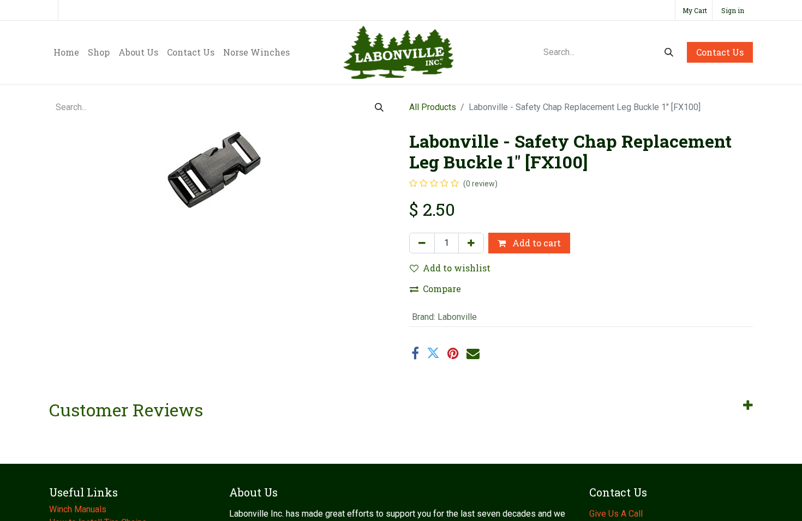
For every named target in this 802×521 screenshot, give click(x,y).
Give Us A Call (616, 513)
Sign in (732, 10)
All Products (432, 107)
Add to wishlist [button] (456, 268)
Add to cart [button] (535, 243)
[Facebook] (415, 353)
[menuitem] (66, 52)
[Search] (669, 52)
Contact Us (720, 52)
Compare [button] (442, 288)
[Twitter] (433, 353)
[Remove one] (422, 243)
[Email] (473, 353)
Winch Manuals (77, 509)
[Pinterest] (453, 353)
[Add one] (471, 243)
